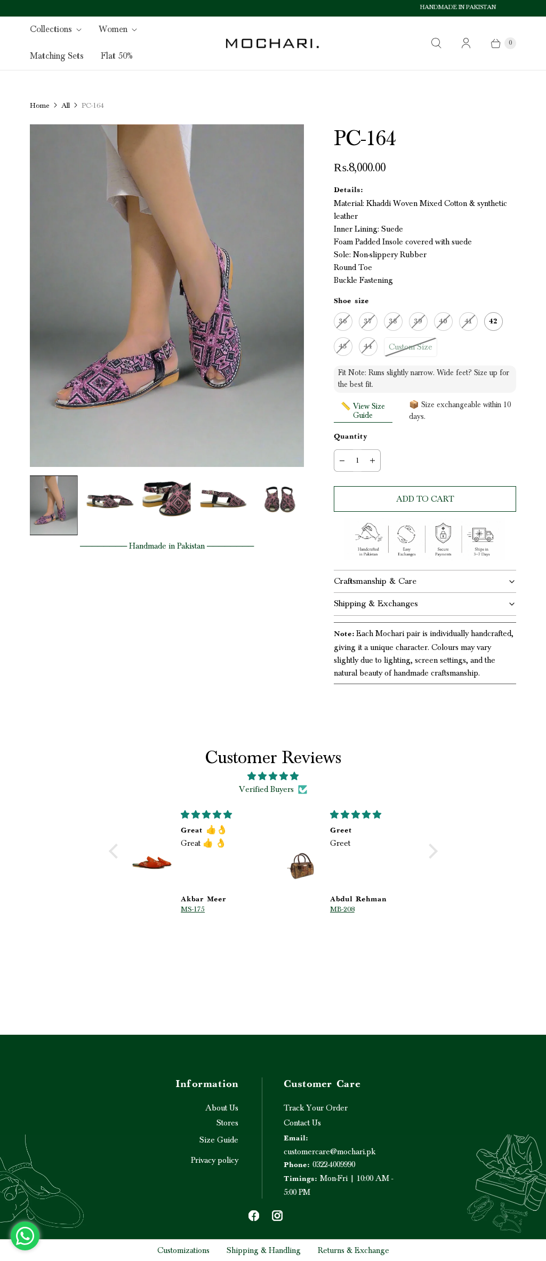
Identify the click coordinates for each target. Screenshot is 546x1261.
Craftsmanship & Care (375, 581)
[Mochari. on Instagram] (277, 1215)
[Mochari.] (273, 43)
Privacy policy (214, 1160)
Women (113, 29)
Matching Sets (57, 56)
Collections (51, 29)
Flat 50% (117, 56)
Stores (227, 1123)
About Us (221, 1108)
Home (40, 105)
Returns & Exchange (353, 1250)
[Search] (436, 43)
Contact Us (302, 1123)
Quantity (350, 437)
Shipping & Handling (264, 1250)
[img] (273, 776)
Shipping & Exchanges (376, 603)
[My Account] (466, 43)
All (65, 105)
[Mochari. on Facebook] (254, 1215)
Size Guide (218, 1140)
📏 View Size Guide (363, 411)
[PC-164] (167, 295)
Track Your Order (316, 1108)
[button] (115, 851)
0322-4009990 (319, 1164)
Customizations (183, 1250)
